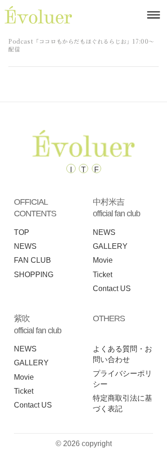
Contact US (112, 288)
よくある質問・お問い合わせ (122, 354)
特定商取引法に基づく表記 (122, 403)
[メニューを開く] (153, 15)
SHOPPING (33, 275)
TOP (21, 232)
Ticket (102, 275)
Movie (103, 260)
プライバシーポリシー (122, 379)
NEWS (25, 246)
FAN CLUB (32, 260)
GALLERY (110, 246)
